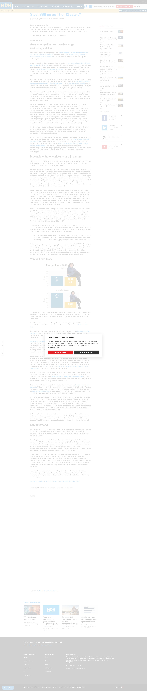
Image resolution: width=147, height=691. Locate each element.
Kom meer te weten (53, 347)
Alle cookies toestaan (60, 352)
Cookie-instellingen (86, 352)
